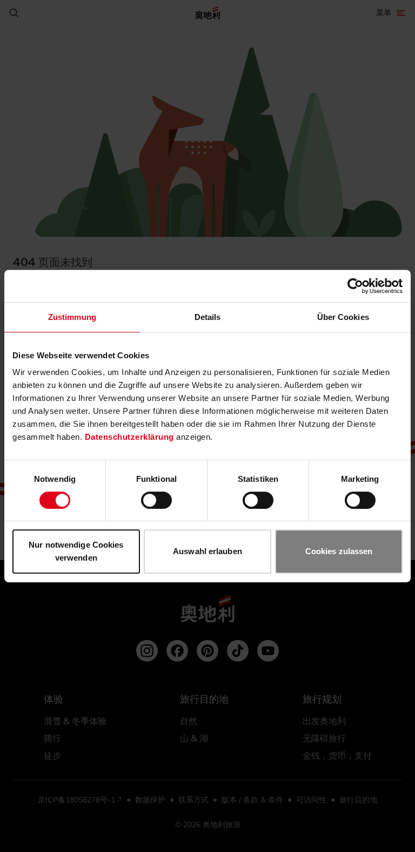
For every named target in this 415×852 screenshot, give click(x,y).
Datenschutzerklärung (129, 436)
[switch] (156, 500)
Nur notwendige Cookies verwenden (76, 551)
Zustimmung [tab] (72, 317)
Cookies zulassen (339, 551)
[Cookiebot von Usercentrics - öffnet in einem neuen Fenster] (355, 286)
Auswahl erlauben (207, 551)
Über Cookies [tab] (343, 317)
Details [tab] (208, 317)
